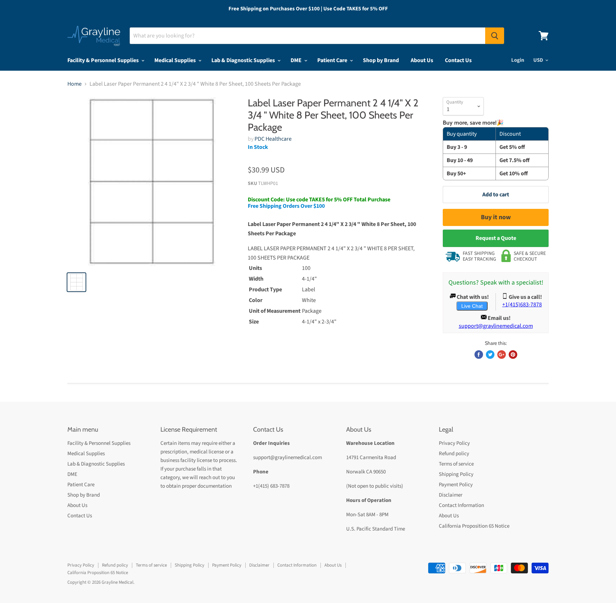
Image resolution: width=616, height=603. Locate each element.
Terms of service (456, 464)
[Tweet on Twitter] (490, 354)
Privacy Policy (454, 443)
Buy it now (496, 217)
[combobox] (307, 35)
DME (297, 60)
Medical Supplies (175, 60)
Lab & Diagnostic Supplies (243, 60)
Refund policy (454, 453)
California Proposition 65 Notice (474, 526)
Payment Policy (456, 484)
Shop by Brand (381, 60)
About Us (422, 60)
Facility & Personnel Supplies (103, 60)
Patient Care (332, 60)
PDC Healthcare (273, 139)
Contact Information (461, 505)
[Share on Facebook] (478, 354)
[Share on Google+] (501, 354)
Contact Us (458, 60)
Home (74, 84)
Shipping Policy (456, 474)
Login (517, 60)
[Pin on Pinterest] (513, 354)
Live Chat (472, 306)
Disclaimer (450, 495)
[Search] (494, 35)
